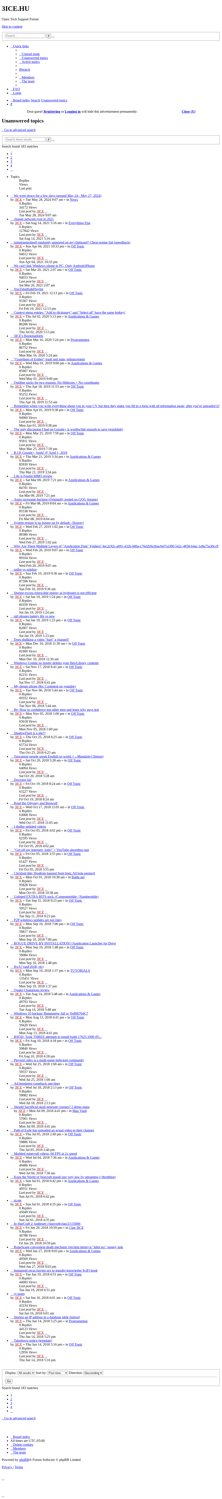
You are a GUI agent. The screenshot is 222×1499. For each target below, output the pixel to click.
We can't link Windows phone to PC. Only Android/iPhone (54, 266)
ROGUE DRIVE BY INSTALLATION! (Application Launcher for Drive (65, 943)
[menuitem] (29, 54)
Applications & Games (83, 316)
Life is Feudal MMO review (33, 476)
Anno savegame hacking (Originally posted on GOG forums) (56, 499)
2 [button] (11, 157)
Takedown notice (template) (33, 1340)
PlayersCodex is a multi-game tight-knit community (49, 1060)
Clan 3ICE (76, 1227)
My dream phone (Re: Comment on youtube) (45, 686)
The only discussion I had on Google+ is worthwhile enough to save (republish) (68, 429)
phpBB (24, 1460)
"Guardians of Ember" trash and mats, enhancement (49, 359)
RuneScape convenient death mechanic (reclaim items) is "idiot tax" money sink (68, 1247)
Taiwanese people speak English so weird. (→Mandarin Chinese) (58, 756)
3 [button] (11, 161)
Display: (11, 1373)
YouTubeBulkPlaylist (28, 289)
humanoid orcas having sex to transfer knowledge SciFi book (56, 1270)
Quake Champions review (32, 990)
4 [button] (11, 165)
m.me (17, 1200)
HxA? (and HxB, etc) (29, 967)
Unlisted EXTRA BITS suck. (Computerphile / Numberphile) (56, 896)
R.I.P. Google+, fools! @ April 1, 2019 (40, 453)
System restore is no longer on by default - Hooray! (49, 523)
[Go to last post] (46, 211)
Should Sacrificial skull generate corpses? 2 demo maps (52, 1107)
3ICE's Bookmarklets (28, 336)
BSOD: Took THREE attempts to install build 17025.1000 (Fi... (58, 1037)
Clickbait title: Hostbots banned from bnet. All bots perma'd (54, 873)
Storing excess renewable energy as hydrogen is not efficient (55, 593)
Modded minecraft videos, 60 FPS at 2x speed (45, 1153)
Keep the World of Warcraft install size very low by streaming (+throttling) (65, 1177)
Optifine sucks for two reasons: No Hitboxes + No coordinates (56, 382)
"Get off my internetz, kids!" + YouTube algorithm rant (51, 850)
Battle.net (78, 877)
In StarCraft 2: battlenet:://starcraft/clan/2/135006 (47, 1224)
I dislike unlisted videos (30, 826)
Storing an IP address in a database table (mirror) (47, 1317)
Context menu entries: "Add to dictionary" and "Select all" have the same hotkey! (69, 312)
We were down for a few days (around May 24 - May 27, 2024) (57, 196)
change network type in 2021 (34, 219)
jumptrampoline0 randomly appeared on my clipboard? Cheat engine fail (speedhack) (72, 242)
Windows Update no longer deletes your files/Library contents (56, 663)
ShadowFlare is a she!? (30, 733)
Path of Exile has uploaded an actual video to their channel (54, 1130)
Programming (80, 340)
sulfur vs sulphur (25, 569)
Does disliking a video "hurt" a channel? (41, 639)
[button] (11, 169)
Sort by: (41, 1373)
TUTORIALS (80, 970)
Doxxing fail (22, 780)
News (74, 199)
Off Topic (77, 246)
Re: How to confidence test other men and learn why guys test (56, 710)
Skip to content (12, 26)
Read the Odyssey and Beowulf (35, 803)
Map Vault (79, 1111)
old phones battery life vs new (34, 616)
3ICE (18, 199)
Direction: (76, 1373)
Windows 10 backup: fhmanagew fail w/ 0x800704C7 (51, 1013)
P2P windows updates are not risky (38, 920)
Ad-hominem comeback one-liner (37, 1083)
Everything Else (79, 223)
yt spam (19, 1294)
